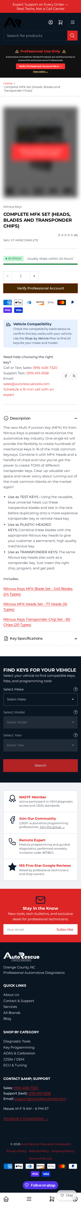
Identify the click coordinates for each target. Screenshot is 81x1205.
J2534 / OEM (13, 1059)
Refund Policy (39, 1151)
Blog (7, 1018)
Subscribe (64, 929)
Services (10, 1006)
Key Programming (18, 1047)
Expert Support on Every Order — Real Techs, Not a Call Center (40, 6)
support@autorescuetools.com (40, 1099)
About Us (11, 995)
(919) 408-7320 (45, 368)
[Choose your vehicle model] (76, 712)
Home (8, 83)
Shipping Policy (62, 1151)
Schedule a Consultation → (25, 1118)
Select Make (13, 689)
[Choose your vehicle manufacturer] (76, 689)
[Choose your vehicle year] (76, 735)
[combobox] (40, 36)
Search (40, 765)
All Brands (11, 1013)
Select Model (14, 712)
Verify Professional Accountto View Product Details (40, 152)
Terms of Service (40, 1158)
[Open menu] (73, 22)
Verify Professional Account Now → (40, 66)
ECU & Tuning (15, 1065)
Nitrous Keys (12, 206)
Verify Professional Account (40, 288)
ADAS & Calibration (19, 1053)
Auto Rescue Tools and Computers (46, 1144)
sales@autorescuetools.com (26, 384)
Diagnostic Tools (16, 1041)
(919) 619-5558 (37, 373)
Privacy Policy (17, 1151)
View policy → (40, 71)
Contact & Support (18, 1001)
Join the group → (52, 827)
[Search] (72, 35)
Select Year (12, 735)
